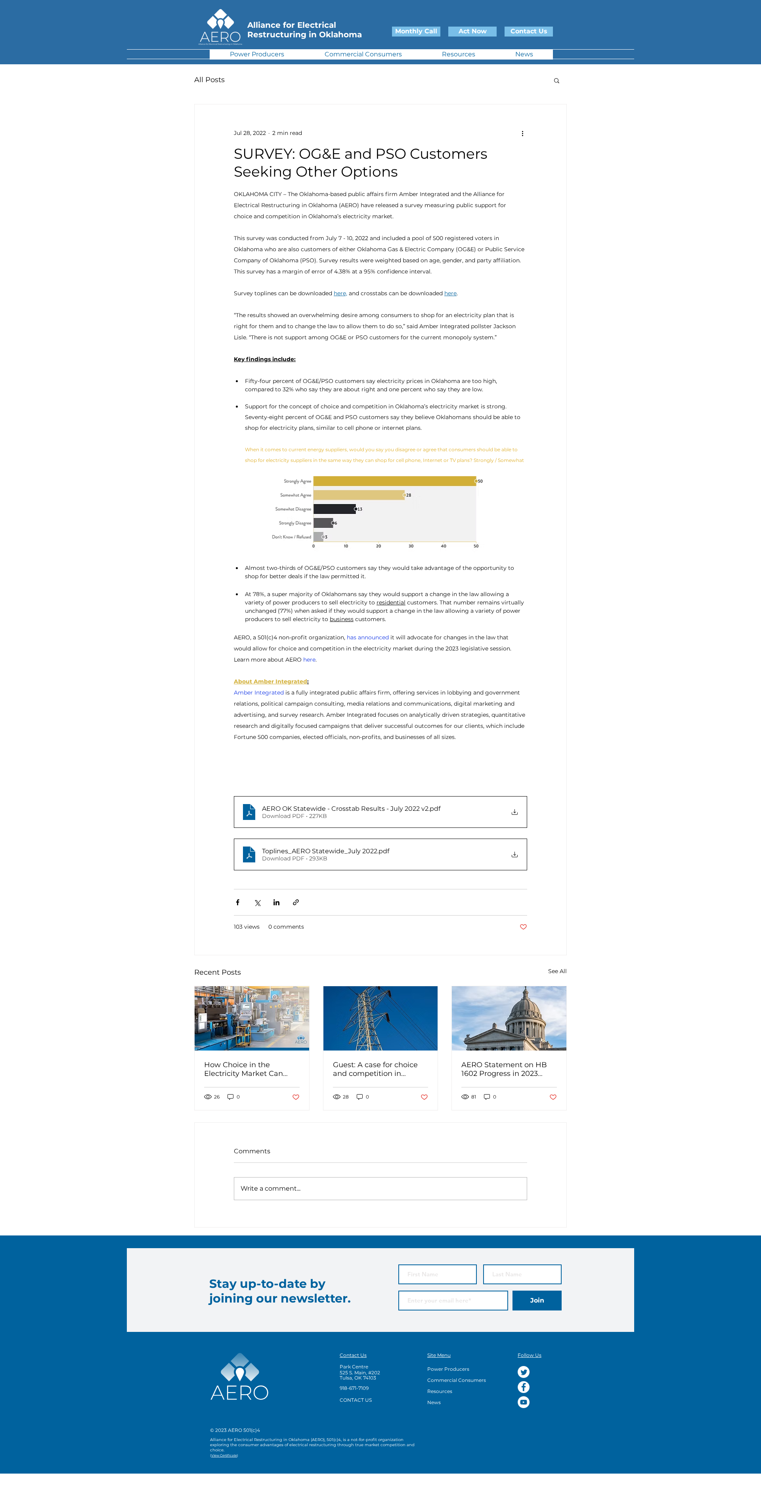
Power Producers (448, 1369)
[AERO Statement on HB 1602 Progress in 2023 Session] (509, 1018)
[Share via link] (296, 902)
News (434, 1402)
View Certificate (224, 1455)
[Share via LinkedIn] (276, 902)
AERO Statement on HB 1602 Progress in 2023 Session (504, 1069)
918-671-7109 (354, 1388)
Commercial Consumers (456, 1380)
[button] (556, 80)
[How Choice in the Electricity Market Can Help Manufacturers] (252, 1018)
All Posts (209, 79)
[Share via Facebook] (237, 902)
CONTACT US (356, 1400)
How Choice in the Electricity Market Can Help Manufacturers (243, 1069)
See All (557, 971)
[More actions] (522, 133)
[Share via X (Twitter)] (257, 902)
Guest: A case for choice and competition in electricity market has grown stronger (375, 1069)
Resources (439, 1391)
